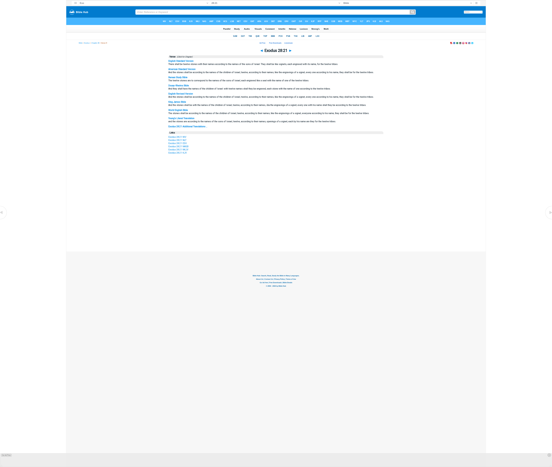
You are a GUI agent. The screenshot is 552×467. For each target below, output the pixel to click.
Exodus (87, 43)
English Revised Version (180, 93)
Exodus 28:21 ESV (177, 143)
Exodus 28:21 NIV (177, 137)
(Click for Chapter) (184, 57)
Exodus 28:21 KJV (177, 152)
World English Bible (178, 110)
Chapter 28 (95, 43)
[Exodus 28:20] (3, 219)
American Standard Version (181, 69)
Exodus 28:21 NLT (177, 140)
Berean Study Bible (177, 77)
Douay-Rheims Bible (178, 85)
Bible (80, 43)
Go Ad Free (6, 455)
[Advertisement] (276, 224)
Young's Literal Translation (181, 118)
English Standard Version (180, 61)
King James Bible (177, 102)
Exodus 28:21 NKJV (178, 149)
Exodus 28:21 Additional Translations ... (187, 126)
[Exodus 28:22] (548, 219)
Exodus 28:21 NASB (178, 146)
